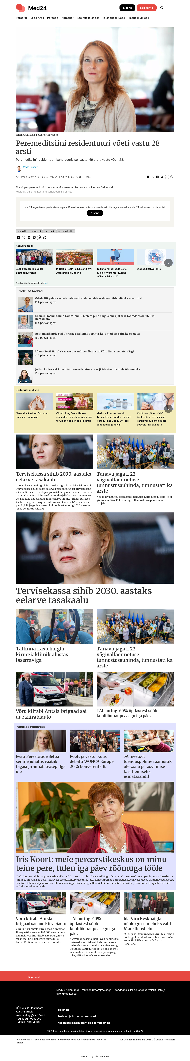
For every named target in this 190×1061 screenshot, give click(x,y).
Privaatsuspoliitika (66, 1039)
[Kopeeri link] (167, 177)
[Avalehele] (67, 8)
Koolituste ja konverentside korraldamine (84, 1022)
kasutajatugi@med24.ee (30, 1015)
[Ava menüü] (170, 8)
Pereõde (52, 17)
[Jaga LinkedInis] (157, 177)
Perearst (21, 17)
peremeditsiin (65, 231)
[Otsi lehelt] (162, 7)
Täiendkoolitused (113, 17)
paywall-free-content (29, 231)
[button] (21, 263)
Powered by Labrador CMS (95, 1056)
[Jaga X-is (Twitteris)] (152, 177)
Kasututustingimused (45, 1039)
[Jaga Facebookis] (148, 177)
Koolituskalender (88, 17)
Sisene (127, 7)
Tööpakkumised (138, 17)
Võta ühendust (24, 1039)
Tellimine (63, 1009)
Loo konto (146, 7)
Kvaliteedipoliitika (86, 1039)
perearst (49, 231)
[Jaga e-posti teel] (162, 177)
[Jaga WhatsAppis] (171, 177)
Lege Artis (37, 17)
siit (46, 283)
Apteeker (67, 17)
